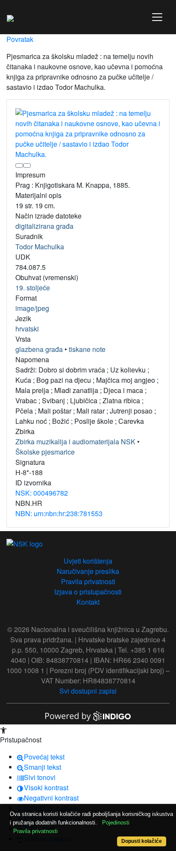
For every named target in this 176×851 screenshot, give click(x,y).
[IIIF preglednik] (19, 165)
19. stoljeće (32, 288)
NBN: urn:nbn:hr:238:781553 (59, 513)
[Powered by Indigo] (88, 715)
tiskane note (87, 349)
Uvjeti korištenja (88, 561)
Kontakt (88, 602)
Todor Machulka (39, 246)
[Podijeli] (27, 165)
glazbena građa (39, 349)
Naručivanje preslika (88, 571)
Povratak (19, 39)
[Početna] (10, 17)
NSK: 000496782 (41, 493)
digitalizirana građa (44, 226)
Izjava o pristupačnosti (88, 592)
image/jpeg (32, 308)
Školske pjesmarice (45, 452)
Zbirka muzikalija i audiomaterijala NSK (75, 441)
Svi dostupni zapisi (88, 691)
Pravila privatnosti (88, 581)
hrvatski (27, 329)
